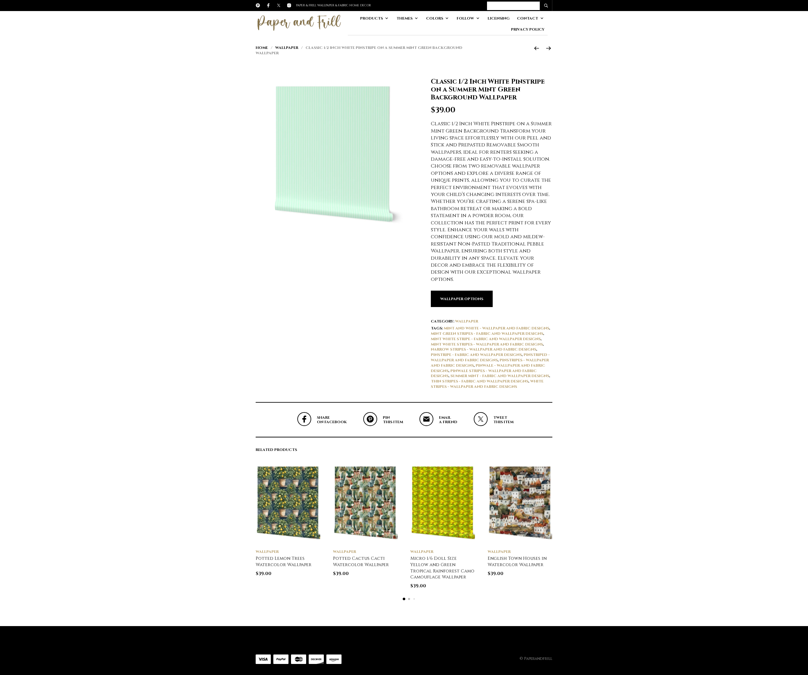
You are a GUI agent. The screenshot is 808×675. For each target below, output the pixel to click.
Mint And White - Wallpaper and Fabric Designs (496, 328)
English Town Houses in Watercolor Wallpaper (517, 561)
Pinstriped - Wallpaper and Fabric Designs (490, 357)
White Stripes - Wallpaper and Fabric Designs (487, 384)
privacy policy (527, 29)
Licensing (499, 18)
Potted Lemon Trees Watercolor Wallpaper (284, 561)
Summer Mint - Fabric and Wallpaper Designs (499, 375)
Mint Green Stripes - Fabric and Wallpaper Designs (487, 333)
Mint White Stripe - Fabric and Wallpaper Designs (486, 338)
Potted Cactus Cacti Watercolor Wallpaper (361, 561)
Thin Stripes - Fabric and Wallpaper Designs (479, 381)
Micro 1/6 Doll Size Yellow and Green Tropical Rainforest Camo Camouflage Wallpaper (442, 567)
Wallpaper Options (461, 298)
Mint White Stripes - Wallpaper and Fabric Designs (487, 344)
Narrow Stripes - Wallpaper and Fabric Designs (483, 349)
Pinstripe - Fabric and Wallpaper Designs (476, 354)
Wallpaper (286, 47)
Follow (465, 18)
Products (371, 18)
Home (262, 47)
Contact (527, 18)
